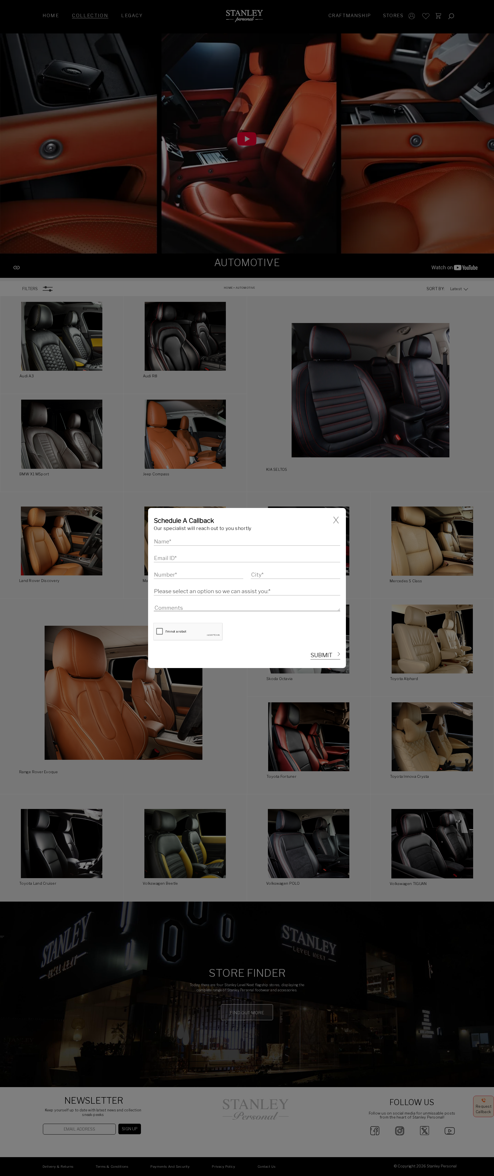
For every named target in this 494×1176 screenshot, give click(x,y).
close (336, 520)
